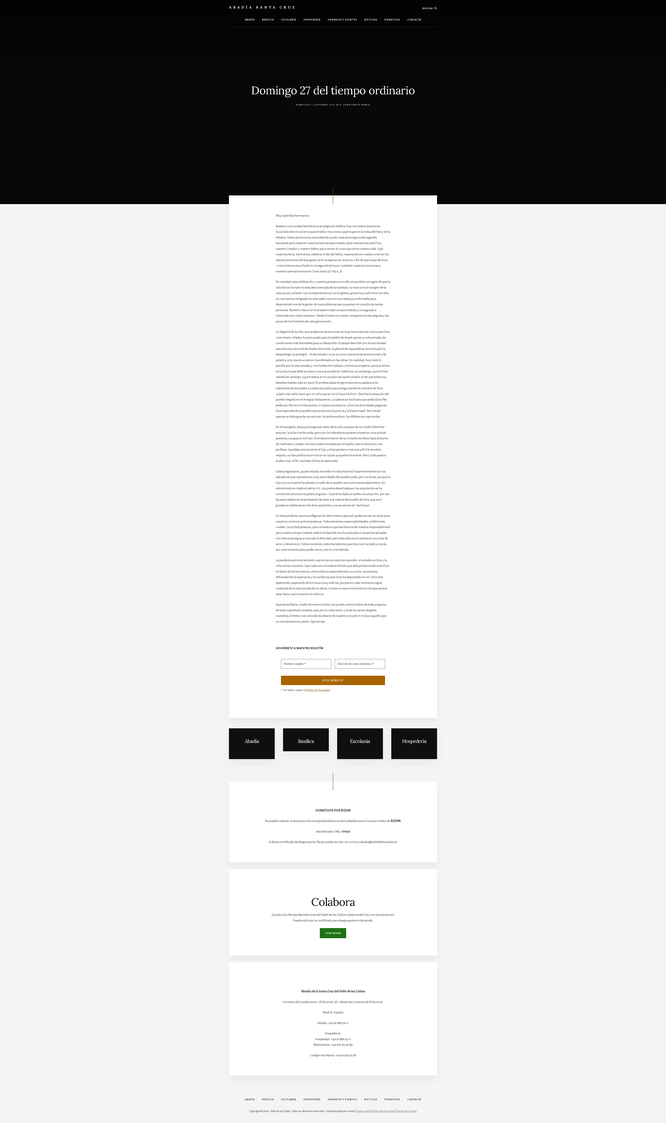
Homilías (303, 105)
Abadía (252, 741)
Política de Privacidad (318, 690)
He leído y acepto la (306, 690)
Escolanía (389, 754)
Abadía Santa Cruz (262, 7)
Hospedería (414, 741)
